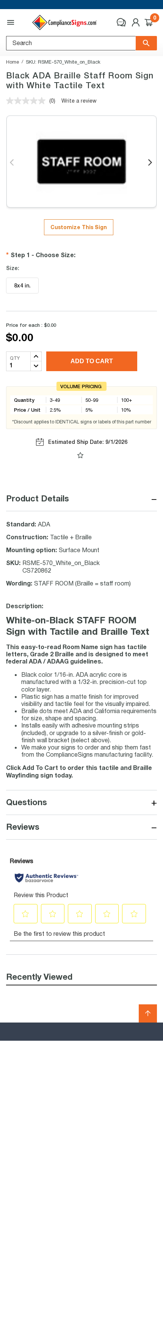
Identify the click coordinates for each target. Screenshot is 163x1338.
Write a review (79, 100)
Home (12, 62)
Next (150, 163)
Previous (12, 163)
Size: (12, 268)
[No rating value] (27, 101)
